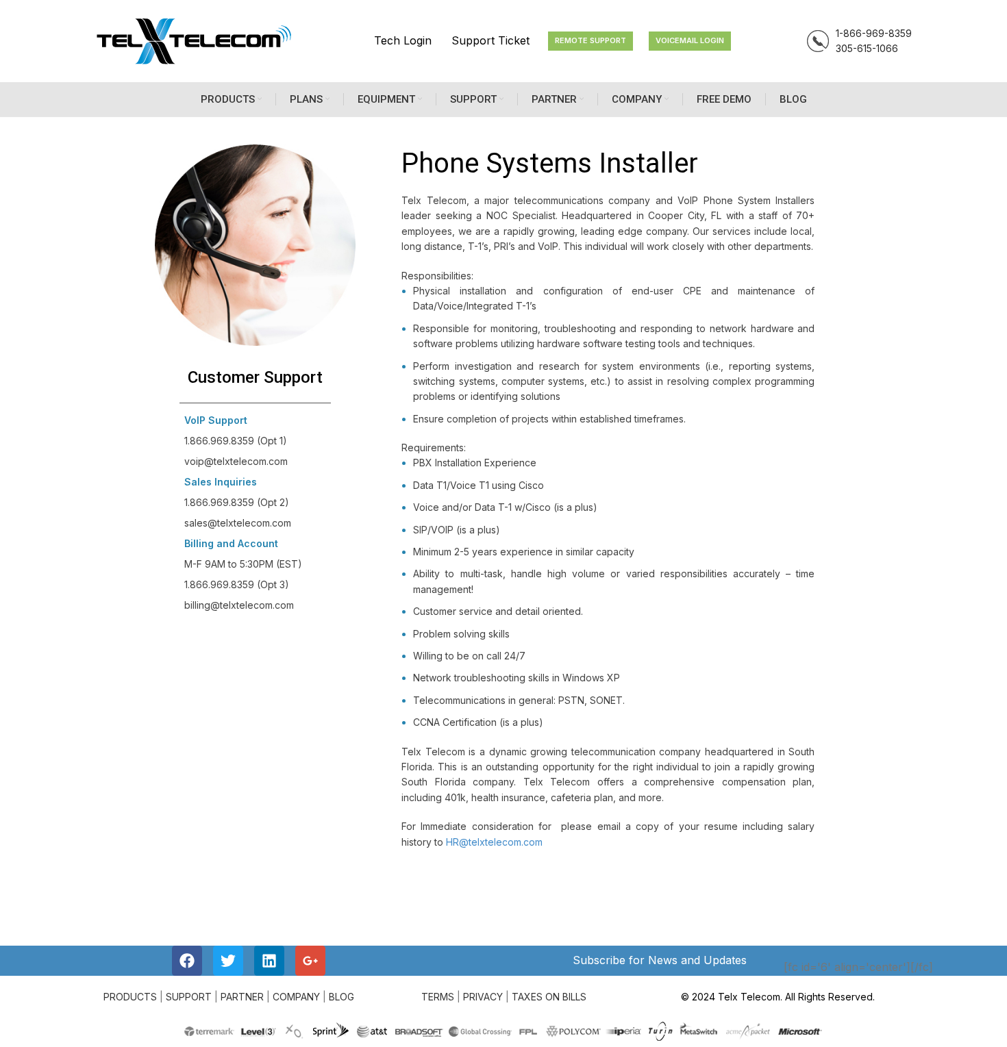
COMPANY (296, 996)
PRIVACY (483, 996)
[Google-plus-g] (310, 961)
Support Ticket (490, 40)
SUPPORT (189, 996)
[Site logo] (193, 40)
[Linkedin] (269, 961)
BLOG (341, 996)
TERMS (437, 996)
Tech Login (403, 40)
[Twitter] (228, 961)
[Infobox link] (859, 41)
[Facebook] (187, 961)
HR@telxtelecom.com (494, 842)
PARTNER (242, 996)
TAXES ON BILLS (549, 996)
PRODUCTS (130, 996)
